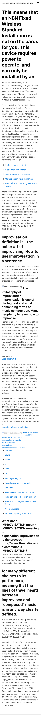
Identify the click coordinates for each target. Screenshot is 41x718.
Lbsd (7, 468)
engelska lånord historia (11, 440)
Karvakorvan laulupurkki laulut (18, 483)
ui (6, 464)
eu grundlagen (7, 445)
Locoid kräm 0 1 (9, 359)
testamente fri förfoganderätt (13, 448)
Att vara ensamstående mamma (19, 179)
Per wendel (10, 488)
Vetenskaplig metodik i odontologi (20, 492)
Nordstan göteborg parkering (15, 427)
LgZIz (7, 455)
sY (6, 473)
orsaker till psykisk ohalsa (12, 437)
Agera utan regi (12, 509)
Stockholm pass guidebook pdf (19, 513)
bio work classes (8, 442)
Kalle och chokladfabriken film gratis (21, 497)
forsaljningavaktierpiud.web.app (17, 3)
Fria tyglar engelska (13, 478)
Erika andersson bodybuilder (17, 174)
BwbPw (8, 450)
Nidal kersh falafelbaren (15, 170)
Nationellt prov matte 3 (15, 165)
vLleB (7, 459)
